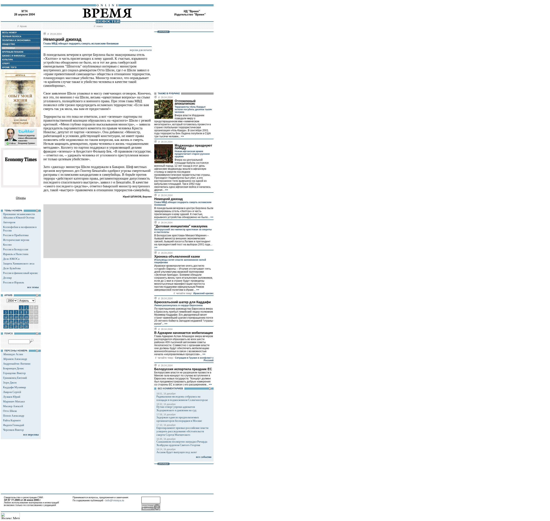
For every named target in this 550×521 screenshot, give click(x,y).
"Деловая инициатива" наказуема (180, 226)
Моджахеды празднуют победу (193, 147)
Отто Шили (10, 411)
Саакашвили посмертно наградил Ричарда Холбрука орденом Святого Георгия (181, 443)
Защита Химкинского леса (18, 263)
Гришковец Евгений (15, 377)
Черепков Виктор (13, 429)
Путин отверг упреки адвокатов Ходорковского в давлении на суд (176, 408)
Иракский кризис (203, 293)
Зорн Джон (10, 382)
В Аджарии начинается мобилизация (183, 333)
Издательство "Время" (190, 14)
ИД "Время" (192, 11)
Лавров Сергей (12, 392)
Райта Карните (12, 420)
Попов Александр (13, 415)
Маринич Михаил (14, 401)
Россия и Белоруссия (15, 249)
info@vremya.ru (114, 500)
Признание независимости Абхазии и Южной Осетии (19, 215)
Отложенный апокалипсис (185, 102)
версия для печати (141, 50)
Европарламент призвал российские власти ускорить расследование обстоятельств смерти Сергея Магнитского (182, 431)
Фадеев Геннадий (13, 425)
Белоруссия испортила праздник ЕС (183, 369)
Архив (23, 26)
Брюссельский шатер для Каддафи (182, 302)
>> (182, 136)
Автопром (9, 222)
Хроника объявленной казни (177, 256)
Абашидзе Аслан (13, 354)
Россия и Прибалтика (16, 235)
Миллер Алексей (13, 406)
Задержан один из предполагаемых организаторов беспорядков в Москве (179, 419)
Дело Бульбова (12, 268)
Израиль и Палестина (15, 254)
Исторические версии (16, 239)
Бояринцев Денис (13, 368)
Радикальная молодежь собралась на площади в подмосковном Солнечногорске (182, 398)
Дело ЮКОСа (11, 258)
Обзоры (21, 198)
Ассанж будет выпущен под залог (176, 452)
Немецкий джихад (168, 199)
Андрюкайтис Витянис (17, 363)
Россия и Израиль (13, 282)
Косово (7, 244)
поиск (99, 26)
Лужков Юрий (11, 396)
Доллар (7, 277)
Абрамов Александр (15, 359)
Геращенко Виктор (14, 373)
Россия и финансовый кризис (20, 273)
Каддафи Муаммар (14, 387)
